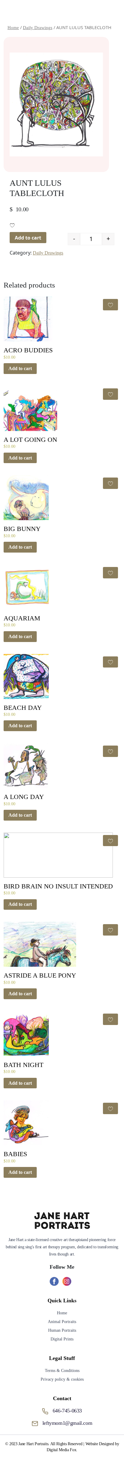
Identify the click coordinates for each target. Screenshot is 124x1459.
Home (62, 1313)
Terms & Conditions (62, 1370)
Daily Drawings (48, 252)
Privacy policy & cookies (62, 1379)
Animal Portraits (62, 1321)
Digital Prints (62, 1339)
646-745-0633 (67, 1411)
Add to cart (28, 237)
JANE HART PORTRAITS (52, 11)
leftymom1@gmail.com (67, 1423)
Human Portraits (62, 1330)
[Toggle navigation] (111, 11)
